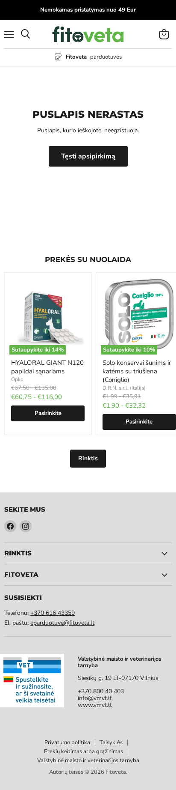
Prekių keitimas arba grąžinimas (83, 751)
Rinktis (88, 458)
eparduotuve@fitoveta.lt (62, 623)
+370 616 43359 (52, 613)
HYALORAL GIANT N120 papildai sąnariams (47, 367)
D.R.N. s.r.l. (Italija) (124, 388)
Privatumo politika (67, 742)
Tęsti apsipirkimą (88, 156)
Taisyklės (111, 742)
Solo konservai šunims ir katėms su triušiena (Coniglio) (137, 371)
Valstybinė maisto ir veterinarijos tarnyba (88, 760)
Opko (17, 379)
